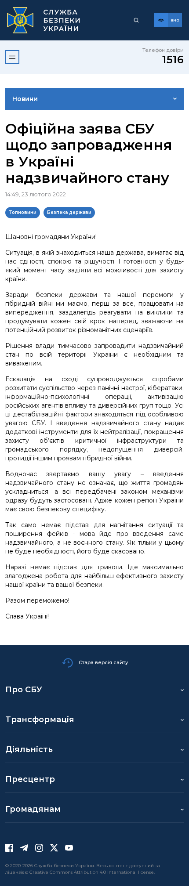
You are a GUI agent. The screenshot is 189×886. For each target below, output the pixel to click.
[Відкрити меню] (12, 57)
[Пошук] (136, 20)
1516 (173, 59)
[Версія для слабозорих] (161, 20)
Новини (25, 99)
